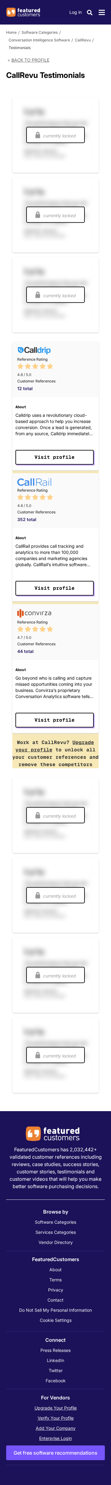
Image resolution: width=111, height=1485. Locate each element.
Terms (55, 1279)
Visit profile (55, 457)
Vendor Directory (56, 1242)
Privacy (55, 1289)
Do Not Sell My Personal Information (55, 1310)
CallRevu (83, 40)
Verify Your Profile (56, 1418)
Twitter (56, 1370)
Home (11, 32)
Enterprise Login (55, 1438)
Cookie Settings (56, 1320)
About (55, 1269)
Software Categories (40, 32)
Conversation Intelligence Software (39, 40)
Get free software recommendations (55, 1453)
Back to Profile (30, 60)
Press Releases (55, 1350)
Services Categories (55, 1232)
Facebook (56, 1380)
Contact (55, 1300)
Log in (75, 12)
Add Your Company (56, 1428)
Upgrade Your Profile (56, 1407)
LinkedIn (55, 1360)
